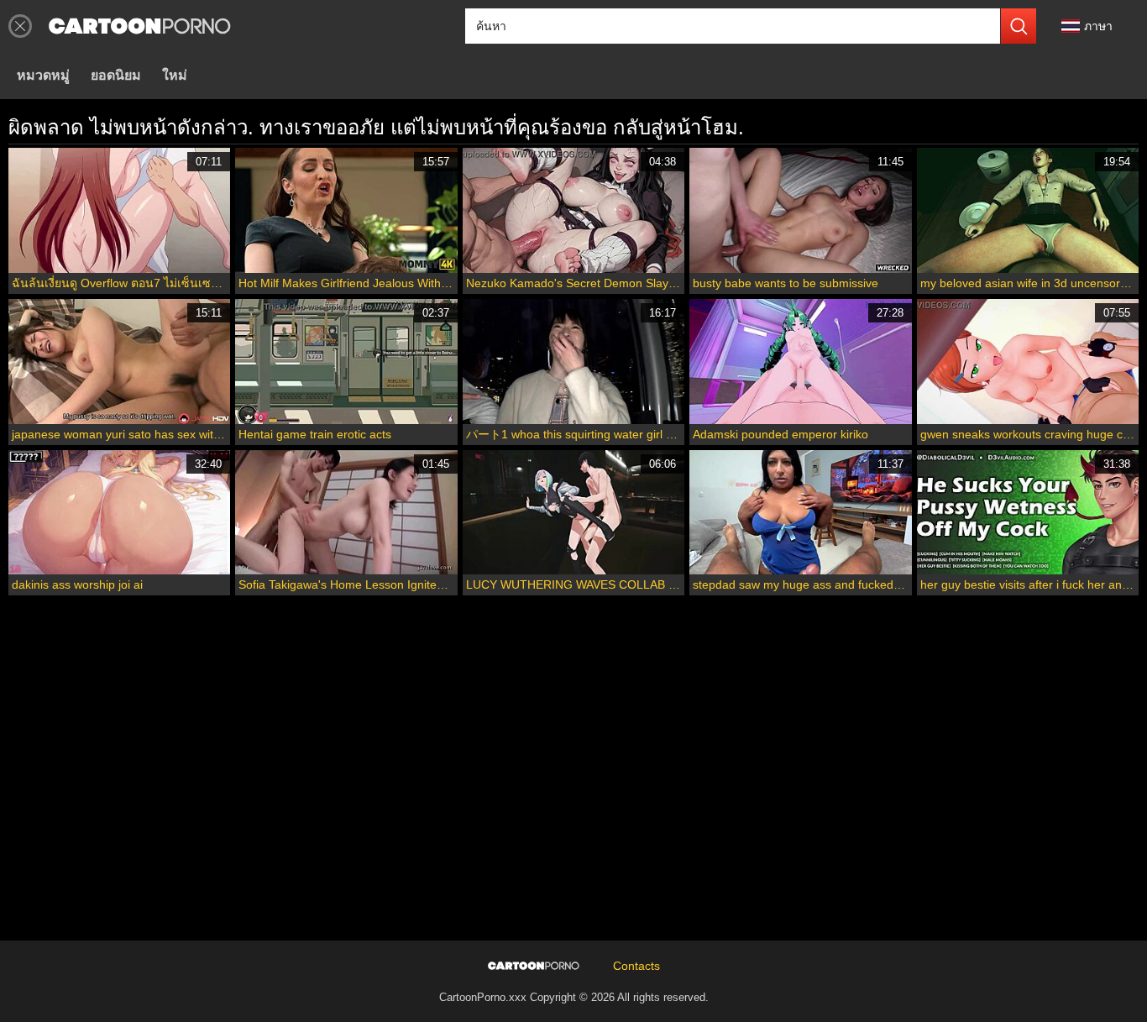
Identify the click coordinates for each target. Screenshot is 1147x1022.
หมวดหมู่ (43, 75)
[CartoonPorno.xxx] (140, 26)
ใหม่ (174, 75)
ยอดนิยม (116, 75)
